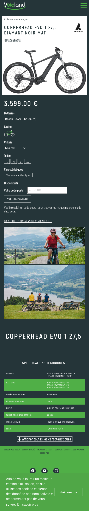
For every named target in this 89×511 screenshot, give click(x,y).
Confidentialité (28, 449)
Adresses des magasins (74, 449)
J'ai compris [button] (68, 492)
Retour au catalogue (17, 19)
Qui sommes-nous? (12, 449)
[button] (84, 6)
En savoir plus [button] (27, 504)
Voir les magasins (17, 198)
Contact (58, 449)
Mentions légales (45, 449)
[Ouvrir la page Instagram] (56, 471)
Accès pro (44, 453)
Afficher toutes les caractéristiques (45, 439)
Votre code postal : (14, 190)
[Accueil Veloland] (14, 6)
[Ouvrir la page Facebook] (33, 471)
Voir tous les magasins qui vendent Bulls (28, 221)
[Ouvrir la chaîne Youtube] (44, 471)
